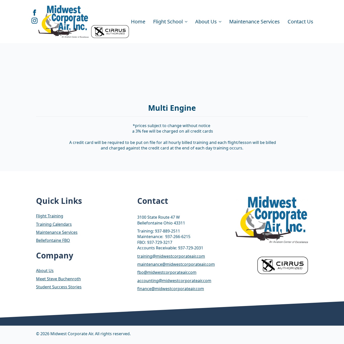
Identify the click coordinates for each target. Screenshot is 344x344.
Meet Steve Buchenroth (58, 279)
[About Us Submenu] (220, 21)
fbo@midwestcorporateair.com (166, 272)
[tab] (172, 108)
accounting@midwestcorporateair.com (174, 280)
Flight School (168, 21)
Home (138, 21)
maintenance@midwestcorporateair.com (176, 264)
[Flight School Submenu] (186, 21)
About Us (206, 21)
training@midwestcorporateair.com (171, 256)
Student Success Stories (59, 287)
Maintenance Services (254, 21)
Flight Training (49, 216)
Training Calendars (54, 224)
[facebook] (34, 12)
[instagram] (34, 20)
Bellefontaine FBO (53, 240)
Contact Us (300, 21)
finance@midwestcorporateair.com (170, 288)
